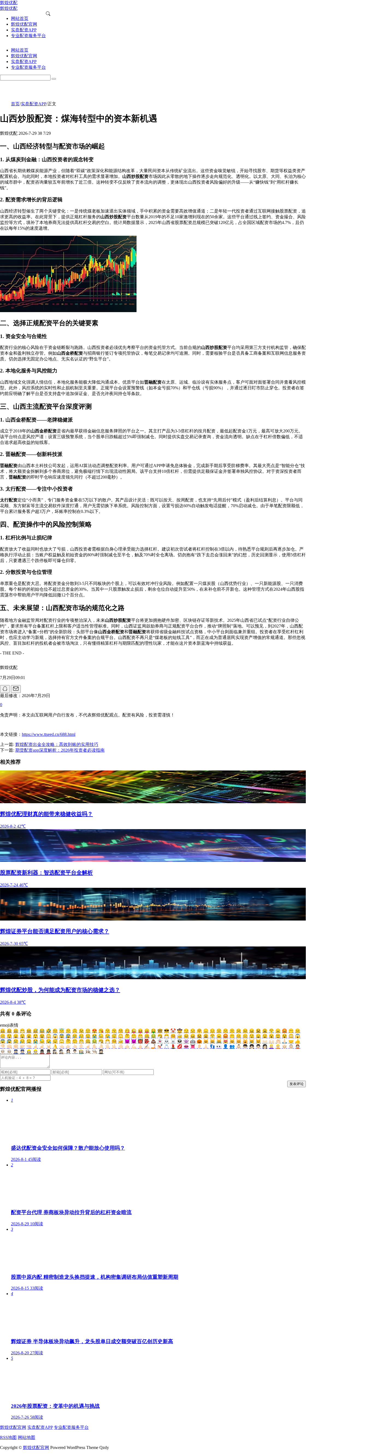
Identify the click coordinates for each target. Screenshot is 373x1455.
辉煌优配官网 (13, 1427)
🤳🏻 (153, 1046)
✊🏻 (16, 1046)
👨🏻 (258, 1046)
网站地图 (26, 1437)
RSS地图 (8, 1437)
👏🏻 (278, 1041)
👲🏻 (297, 1046)
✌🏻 (42, 1046)
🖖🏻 (114, 1046)
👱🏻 (278, 1046)
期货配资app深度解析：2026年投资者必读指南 (60, 750)
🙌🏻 (271, 1041)
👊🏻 (9, 1046)
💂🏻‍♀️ (42, 1051)
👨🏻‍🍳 (94, 1051)
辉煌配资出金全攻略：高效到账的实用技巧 (56, 744)
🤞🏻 (35, 1046)
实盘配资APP (33, 103)
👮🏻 (22, 1051)
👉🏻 (68, 1046)
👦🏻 (245, 1046)
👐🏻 (265, 1041)
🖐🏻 (107, 1046)
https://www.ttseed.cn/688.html (48, 734)
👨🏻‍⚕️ (75, 1051)
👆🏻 (75, 1046)
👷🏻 (35, 1051)
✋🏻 (94, 1046)
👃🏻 (206, 1046)
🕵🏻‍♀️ (55, 1051)
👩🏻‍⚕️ (68, 1051)
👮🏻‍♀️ (16, 1051)
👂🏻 (199, 1046)
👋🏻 (120, 1046)
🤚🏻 (101, 1046)
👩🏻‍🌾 (81, 1051)
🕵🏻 (61, 1051)
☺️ (55, 1031)
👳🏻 (9, 1051)
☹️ (238, 1031)
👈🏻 (61, 1046)
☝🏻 (88, 1046)
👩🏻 (265, 1046)
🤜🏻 (29, 1046)
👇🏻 (81, 1046)
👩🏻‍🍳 (88, 1051)
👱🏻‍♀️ (271, 1046)
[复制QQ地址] (5, 689)
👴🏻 (284, 1046)
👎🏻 (2, 1046)
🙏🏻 (284, 1041)
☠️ (173, 1041)
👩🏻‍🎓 (101, 1051)
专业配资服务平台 (71, 1427)
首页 (15, 103)
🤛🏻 (22, 1046)
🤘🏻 (48, 1046)
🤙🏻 (127, 1046)
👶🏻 (238, 1046)
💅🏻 (160, 1046)
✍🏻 (147, 1046)
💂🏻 (48, 1051)
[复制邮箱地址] (16, 689)
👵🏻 (291, 1046)
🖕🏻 (140, 1046)
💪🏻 (134, 1046)
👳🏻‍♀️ (2, 1051)
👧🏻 (251, 1046)
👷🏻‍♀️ (29, 1051)
